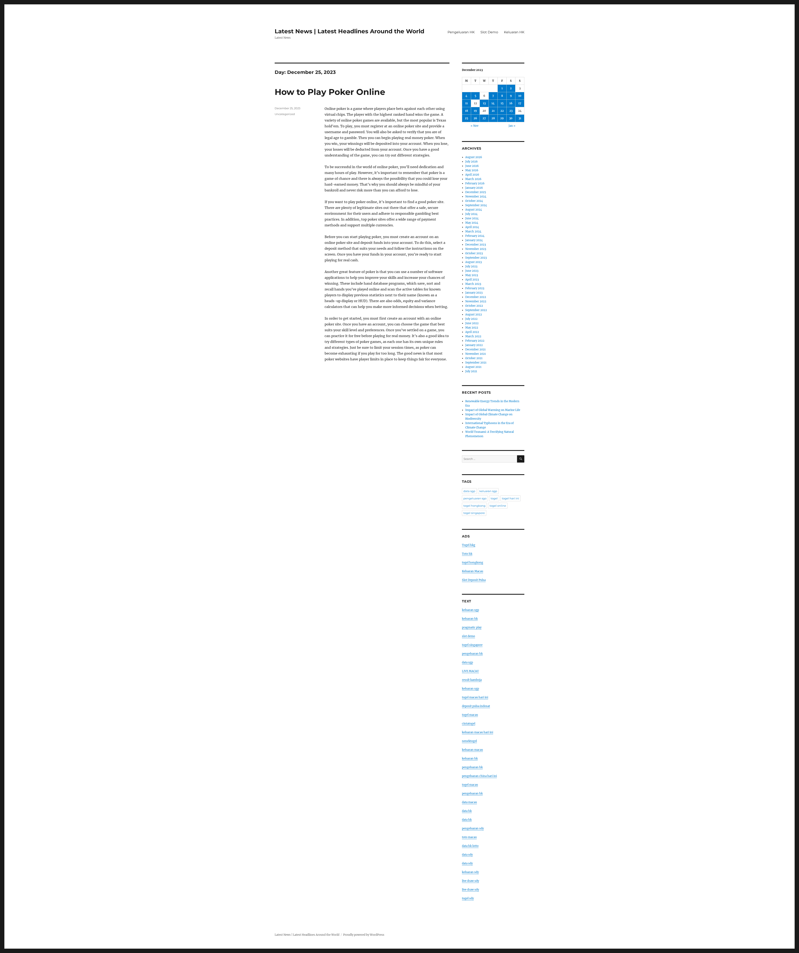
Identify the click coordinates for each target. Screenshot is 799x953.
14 (493, 103)
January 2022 (474, 345)
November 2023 (475, 249)
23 (510, 111)
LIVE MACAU (470, 671)
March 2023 (473, 284)
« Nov (474, 126)
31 (520, 118)
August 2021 (473, 367)
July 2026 (471, 161)
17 (519, 103)
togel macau (470, 785)
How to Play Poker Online (330, 92)
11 (466, 103)
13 (484, 103)
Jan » (512, 126)
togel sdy (468, 898)
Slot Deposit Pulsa (474, 580)
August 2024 (473, 209)
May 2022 (471, 327)
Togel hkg (468, 545)
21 (493, 111)
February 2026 (475, 183)
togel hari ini (510, 498)
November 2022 (475, 301)
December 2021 (475, 349)
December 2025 (475, 192)
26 (475, 118)
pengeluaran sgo (474, 498)
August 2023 (473, 262)
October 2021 (474, 358)
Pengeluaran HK (461, 32)
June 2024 (472, 218)
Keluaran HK (514, 32)
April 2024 (472, 227)
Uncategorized (285, 114)
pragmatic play (471, 627)
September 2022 (476, 310)
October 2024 (474, 201)
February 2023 (474, 288)
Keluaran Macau (472, 571)
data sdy (467, 854)
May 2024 (471, 223)
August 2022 (473, 314)
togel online (498, 505)
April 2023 (472, 279)
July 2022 (471, 319)
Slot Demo (489, 32)
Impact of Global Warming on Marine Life (492, 410)
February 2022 (474, 340)
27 (484, 118)
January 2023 (474, 292)
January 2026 (474, 188)
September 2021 (475, 362)
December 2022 (475, 297)
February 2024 (474, 236)
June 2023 (471, 271)
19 (475, 111)
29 (502, 118)
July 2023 (471, 266)
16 (510, 103)
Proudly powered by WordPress (363, 935)
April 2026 (472, 174)
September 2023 (476, 257)
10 (519, 96)
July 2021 (471, 371)
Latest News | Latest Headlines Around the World (349, 31)
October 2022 (474, 306)
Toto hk (467, 554)
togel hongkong (474, 505)
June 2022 (472, 323)
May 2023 (471, 275)
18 (466, 111)
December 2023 (475, 244)
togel (494, 498)
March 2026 (473, 179)
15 (502, 103)
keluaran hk (470, 618)
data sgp (469, 491)
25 (466, 118)
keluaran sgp (488, 491)
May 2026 (471, 170)
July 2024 (471, 214)
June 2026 (472, 166)
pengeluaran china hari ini (479, 776)
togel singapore (474, 513)
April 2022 (472, 332)
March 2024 (473, 231)
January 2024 (474, 240)
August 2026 (473, 157)
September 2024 (476, 205)
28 (493, 118)
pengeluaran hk (472, 653)
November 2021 (475, 354)
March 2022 (473, 336)
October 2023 (474, 253)
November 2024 (475, 196)
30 (510, 118)
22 (502, 111)
